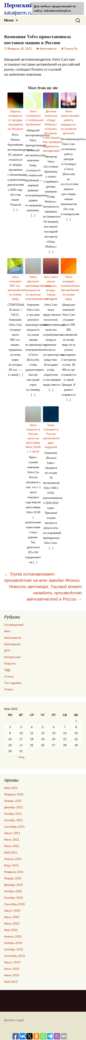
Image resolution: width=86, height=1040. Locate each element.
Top (82, 1036)
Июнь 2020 (11, 923)
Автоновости (48, 48)
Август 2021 (12, 833)
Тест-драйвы (13, 683)
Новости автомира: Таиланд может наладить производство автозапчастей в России (45, 592)
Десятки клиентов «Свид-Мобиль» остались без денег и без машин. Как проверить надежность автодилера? (51, 131)
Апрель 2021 (13, 859)
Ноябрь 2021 (13, 813)
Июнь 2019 (11, 975)
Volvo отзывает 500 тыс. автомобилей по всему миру (15, 287)
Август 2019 (12, 962)
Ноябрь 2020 (13, 891)
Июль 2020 (11, 917)
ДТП (7, 650)
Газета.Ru (71, 48)
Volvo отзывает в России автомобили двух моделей (51, 436)
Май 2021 (11, 852)
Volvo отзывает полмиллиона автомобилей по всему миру (68, 287)
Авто (7, 631)
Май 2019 (11, 981)
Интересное (12, 657)
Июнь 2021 (11, 846)
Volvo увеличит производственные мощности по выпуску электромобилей (33, 287)
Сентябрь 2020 (14, 904)
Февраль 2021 (14, 872)
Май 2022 (11, 788)
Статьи (9, 676)
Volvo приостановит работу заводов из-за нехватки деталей (68, 122)
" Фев (20, 757)
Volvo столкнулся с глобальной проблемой (33, 118)
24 (21, 745)
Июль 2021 (11, 839)
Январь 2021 (13, 878)
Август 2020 (12, 910)
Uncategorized (13, 624)
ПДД (7, 670)
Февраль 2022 (14, 794)
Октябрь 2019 (13, 949)
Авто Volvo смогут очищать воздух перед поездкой (51, 287)
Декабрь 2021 (13, 807)
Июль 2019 (11, 968)
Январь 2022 (13, 800)
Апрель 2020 (13, 936)
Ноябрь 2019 (13, 943)
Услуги (8, 689)
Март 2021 (11, 865)
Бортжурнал (12, 644)
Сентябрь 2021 (14, 826)
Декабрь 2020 (13, 884)
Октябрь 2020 (13, 897)
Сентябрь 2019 (14, 955)
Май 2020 (11, 930)
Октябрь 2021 (13, 820)
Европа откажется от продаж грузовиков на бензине (15, 120)
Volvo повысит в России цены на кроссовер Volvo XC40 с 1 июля (33, 438)
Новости (9, 663)
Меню (9, 20)
